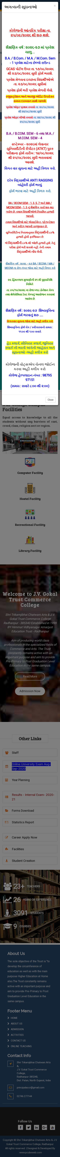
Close (51, 399)
